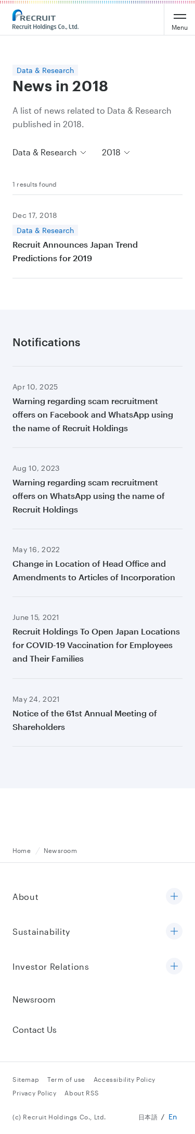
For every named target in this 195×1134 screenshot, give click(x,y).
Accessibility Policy (124, 1079)
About (25, 896)
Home (21, 850)
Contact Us (34, 1029)
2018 (111, 152)
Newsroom (34, 999)
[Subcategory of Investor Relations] (174, 967)
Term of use (66, 1079)
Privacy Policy (34, 1092)
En (172, 1116)
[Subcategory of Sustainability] (174, 932)
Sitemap (25, 1079)
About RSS (81, 1092)
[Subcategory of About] (174, 897)
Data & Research (44, 152)
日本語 (148, 1116)
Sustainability (41, 931)
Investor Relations (50, 966)
